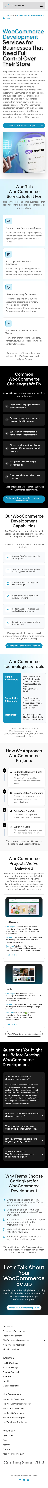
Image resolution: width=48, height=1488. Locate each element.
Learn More (10, 955)
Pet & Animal (8, 1376)
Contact (6, 1449)
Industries (8, 1357)
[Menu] (41, 6)
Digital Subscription (11, 1385)
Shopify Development (12, 1335)
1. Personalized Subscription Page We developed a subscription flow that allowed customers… (23, 939)
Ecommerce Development (14, 1331)
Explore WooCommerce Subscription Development (22, 499)
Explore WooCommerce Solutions (22, 645)
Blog (5, 1440)
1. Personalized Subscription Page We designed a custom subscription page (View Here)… (23, 1006)
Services (13, 15)
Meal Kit (6, 1381)
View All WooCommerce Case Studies (24, 1034)
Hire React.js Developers (13, 1413)
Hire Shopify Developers (13, 1399)
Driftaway (11, 922)
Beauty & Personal (11, 1372)
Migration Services (11, 1349)
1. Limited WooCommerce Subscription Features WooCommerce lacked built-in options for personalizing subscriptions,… (22, 930)
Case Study (8, 1435)
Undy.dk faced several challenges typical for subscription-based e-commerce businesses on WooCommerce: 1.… (23, 997)
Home (5, 15)
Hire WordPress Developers (15, 1422)
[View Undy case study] (24, 983)
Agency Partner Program (13, 1453)
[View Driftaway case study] (24, 916)
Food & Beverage (10, 1367)
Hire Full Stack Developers (14, 1417)
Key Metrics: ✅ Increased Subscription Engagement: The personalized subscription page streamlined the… (20, 1016)
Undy (8, 989)
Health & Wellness (10, 1363)
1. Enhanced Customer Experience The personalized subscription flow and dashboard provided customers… (23, 948)
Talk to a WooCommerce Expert (22, 125)
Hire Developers (12, 1394)
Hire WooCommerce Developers (17, 1403)
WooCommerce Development (16, 1340)
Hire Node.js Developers (13, 1408)
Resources (9, 1430)
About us (6, 1444)
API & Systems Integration (14, 1344)
